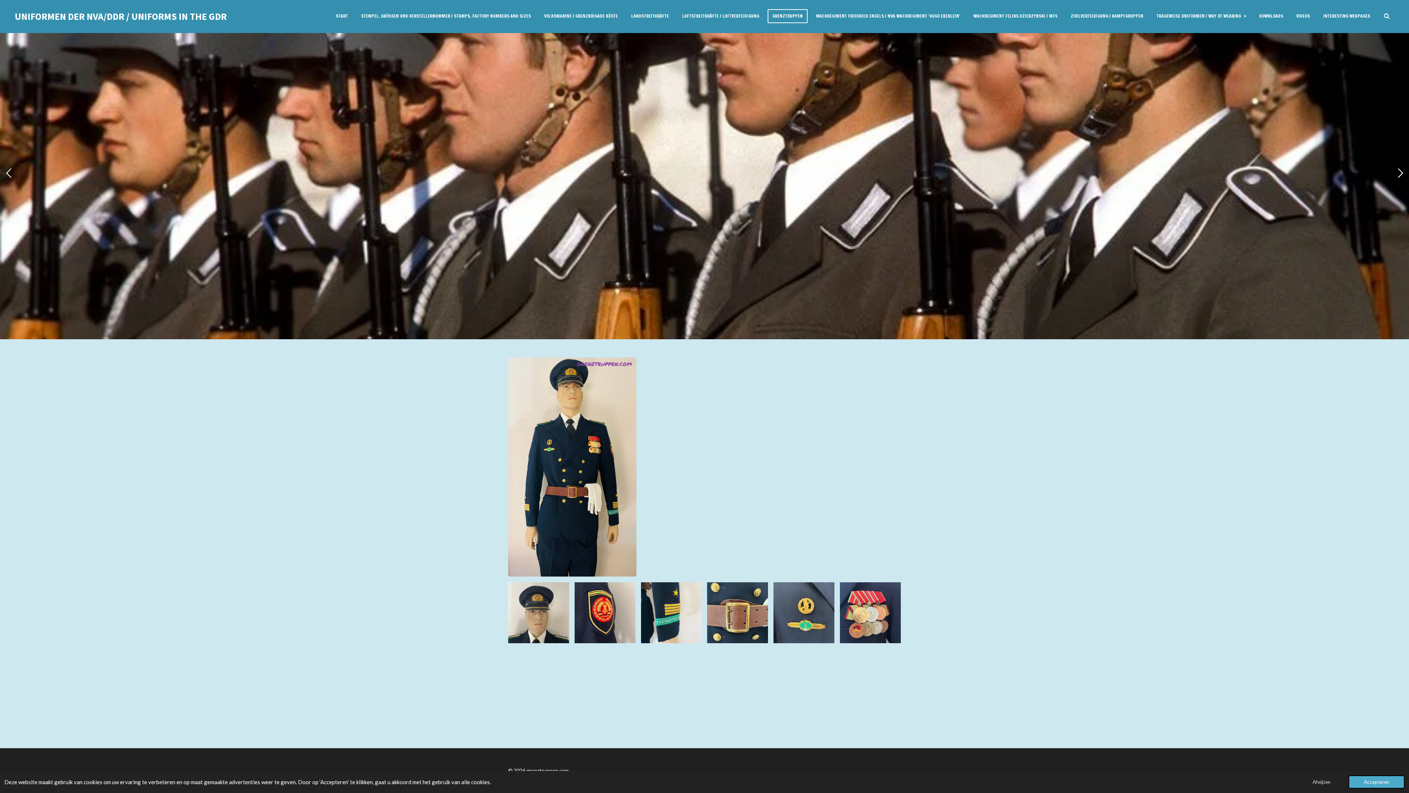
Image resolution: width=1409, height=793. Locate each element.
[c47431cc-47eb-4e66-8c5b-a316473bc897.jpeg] (539, 613)
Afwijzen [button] (1321, 782)
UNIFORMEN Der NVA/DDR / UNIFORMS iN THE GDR (121, 16)
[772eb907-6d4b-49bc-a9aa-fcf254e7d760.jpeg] (671, 613)
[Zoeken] (1386, 16)
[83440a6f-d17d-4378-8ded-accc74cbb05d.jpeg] (804, 613)
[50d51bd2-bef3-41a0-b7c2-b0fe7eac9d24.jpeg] (605, 613)
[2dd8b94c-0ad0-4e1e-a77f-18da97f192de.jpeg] (737, 613)
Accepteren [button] (1376, 782)
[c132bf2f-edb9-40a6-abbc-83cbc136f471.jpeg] (870, 613)
